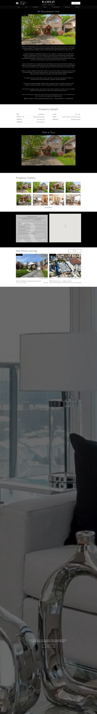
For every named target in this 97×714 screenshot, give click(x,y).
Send (43, 240)
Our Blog (77, 7)
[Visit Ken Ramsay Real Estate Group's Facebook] (20, 4)
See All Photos (48, 207)
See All (74, 250)
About (44, 7)
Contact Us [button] (76, 3)
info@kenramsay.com (23, 2)
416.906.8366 (22, 1)
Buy (26, 7)
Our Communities (56, 7)
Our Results (67, 7)
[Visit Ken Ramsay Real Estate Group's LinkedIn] (23, 4)
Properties (35, 7)
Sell (19, 7)
